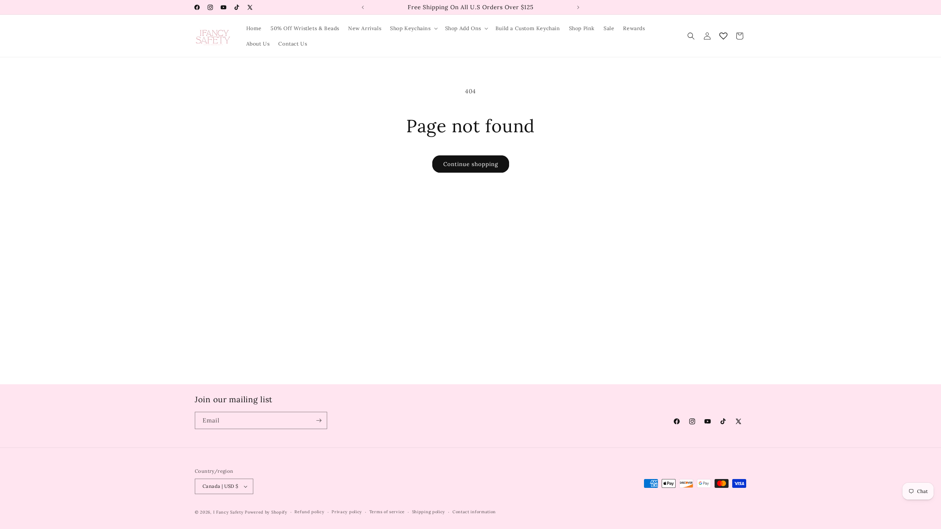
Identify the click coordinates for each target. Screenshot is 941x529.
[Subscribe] (319, 420)
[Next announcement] (578, 7)
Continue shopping (470, 164)
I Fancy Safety (228, 512)
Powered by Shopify (266, 512)
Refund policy (309, 511)
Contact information (474, 511)
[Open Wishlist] (723, 36)
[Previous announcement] (363, 7)
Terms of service (387, 511)
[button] (413, 28)
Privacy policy (347, 511)
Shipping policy (429, 511)
